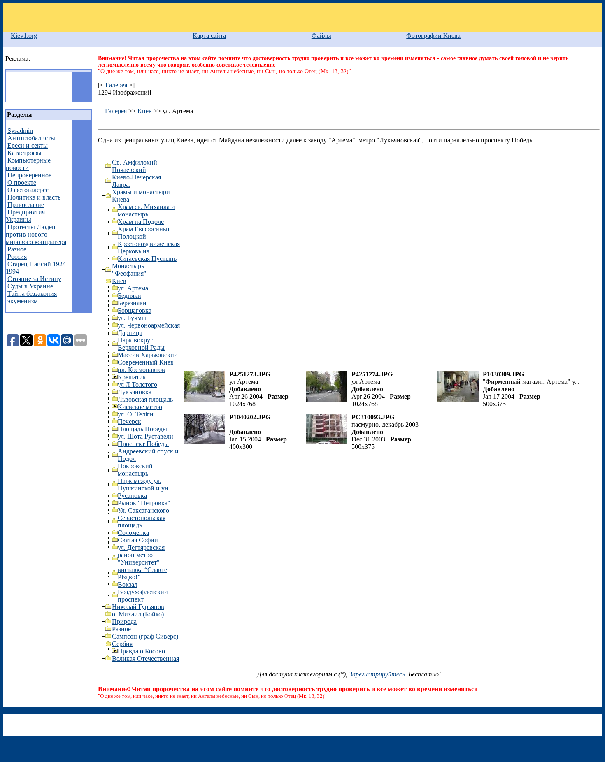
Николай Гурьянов (138, 606)
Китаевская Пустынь (147, 258)
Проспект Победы (143, 443)
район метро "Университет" (139, 558)
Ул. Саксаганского (143, 510)
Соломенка (133, 532)
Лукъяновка (134, 391)
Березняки (132, 303)
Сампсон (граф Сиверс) (145, 636)
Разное (16, 249)
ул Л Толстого (137, 384)
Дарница (130, 332)
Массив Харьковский (148, 354)
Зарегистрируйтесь (377, 674)
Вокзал (127, 584)
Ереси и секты (27, 145)
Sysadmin (20, 130)
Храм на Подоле (141, 221)
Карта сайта (209, 35)
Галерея (116, 84)
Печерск (129, 421)
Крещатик (132, 377)
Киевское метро (140, 406)
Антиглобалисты (31, 138)
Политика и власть (33, 197)
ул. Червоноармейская (149, 325)
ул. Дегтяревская (141, 547)
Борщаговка (134, 310)
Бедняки (129, 295)
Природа (124, 621)
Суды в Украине (30, 286)
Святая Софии (138, 540)
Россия (17, 256)
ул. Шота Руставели (145, 436)
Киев (144, 110)
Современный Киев (146, 362)
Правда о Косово (141, 651)
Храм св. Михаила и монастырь (146, 210)
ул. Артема (133, 288)
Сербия (122, 643)
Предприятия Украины (25, 216)
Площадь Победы (142, 428)
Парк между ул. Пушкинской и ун (143, 484)
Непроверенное (29, 175)
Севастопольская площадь (141, 521)
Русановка (132, 495)
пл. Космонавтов (141, 369)
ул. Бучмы (132, 317)
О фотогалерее (28, 189)
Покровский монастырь (135, 469)
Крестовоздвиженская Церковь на (149, 247)
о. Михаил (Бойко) (138, 614)
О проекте (21, 182)
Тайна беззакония (32, 293)
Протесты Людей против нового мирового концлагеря (36, 234)
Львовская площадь (145, 399)
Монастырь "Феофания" (129, 270)
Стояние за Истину (34, 278)
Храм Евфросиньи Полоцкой (144, 232)
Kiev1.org (24, 35)
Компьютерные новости (28, 164)
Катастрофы (24, 152)
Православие (25, 204)
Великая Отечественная (145, 658)
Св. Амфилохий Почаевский (134, 166)
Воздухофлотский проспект (143, 595)
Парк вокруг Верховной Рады (141, 344)
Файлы (321, 35)
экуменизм (22, 300)
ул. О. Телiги (136, 414)
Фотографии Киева (433, 35)
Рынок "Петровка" (144, 502)
